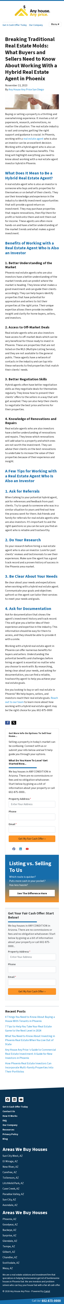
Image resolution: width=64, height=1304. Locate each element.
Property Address (20, 799)
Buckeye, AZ (9, 1230)
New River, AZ (10, 1167)
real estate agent (33, 139)
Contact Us (9, 1111)
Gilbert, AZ (9, 1252)
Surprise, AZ (9, 1235)
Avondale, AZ (10, 1205)
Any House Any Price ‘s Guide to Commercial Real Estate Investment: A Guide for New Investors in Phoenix (30, 1054)
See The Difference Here (32, 893)
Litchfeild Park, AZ (13, 1183)
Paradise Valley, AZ (13, 1194)
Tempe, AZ (9, 1246)
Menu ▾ (55, 24)
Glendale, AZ (10, 1241)
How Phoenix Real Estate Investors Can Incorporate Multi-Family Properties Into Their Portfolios (29, 1068)
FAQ (5, 1120)
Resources (8, 1129)
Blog (5, 1138)
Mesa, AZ (8, 1268)
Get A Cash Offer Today (15, 25)
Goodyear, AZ (10, 1224)
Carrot (47, 1291)
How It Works (10, 1116)
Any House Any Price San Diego (26, 89)
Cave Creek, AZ (11, 1189)
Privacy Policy (10, 1134)
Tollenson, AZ (11, 1178)
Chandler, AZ (10, 1257)
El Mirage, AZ (10, 1161)
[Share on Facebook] (7, 723)
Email (13, 824)
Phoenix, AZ (9, 1219)
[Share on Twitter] (13, 723)
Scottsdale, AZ (11, 1263)
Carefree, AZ (10, 1172)
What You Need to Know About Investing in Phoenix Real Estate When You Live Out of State (30, 1040)
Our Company (36, 25)
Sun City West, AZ (13, 1156)
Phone (12, 811)
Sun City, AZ (9, 1199)
